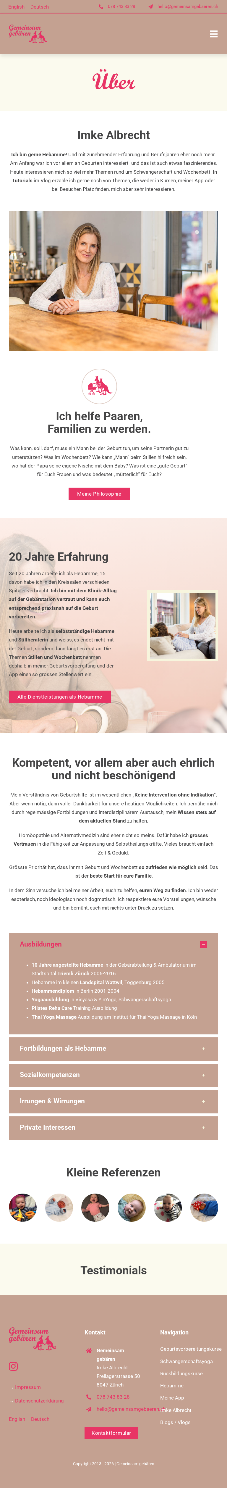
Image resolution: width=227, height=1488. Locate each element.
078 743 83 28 (121, 6)
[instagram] (13, 1366)
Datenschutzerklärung (39, 1401)
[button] (113, 944)
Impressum (28, 1387)
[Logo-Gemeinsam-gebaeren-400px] (28, 27)
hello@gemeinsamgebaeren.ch (188, 6)
